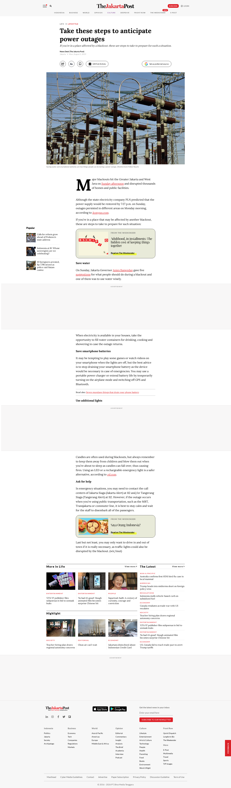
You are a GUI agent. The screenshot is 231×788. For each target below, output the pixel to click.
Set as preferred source (159, 64)
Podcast (119, 757)
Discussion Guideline (159, 777)
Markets (71, 747)
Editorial (119, 733)
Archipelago (49, 743)
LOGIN (186, 6)
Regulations (73, 743)
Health (142, 750)
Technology (144, 743)
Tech (70, 737)
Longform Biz (168, 737)
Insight (118, 740)
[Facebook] (58, 717)
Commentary (121, 737)
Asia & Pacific (97, 733)
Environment (144, 764)
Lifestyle (73, 24)
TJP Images (167, 764)
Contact (90, 777)
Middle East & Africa (100, 743)
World (86, 13)
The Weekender (158, 13)
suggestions (83, 274)
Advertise (102, 777)
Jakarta (47, 737)
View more (130, 566)
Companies (72, 740)
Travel (165, 757)
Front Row (139, 13)
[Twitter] (64, 717)
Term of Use (179, 777)
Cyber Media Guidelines (71, 777)
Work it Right (145, 768)
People (142, 747)
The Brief (119, 747)
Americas (96, 737)
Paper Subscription (120, 777)
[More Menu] (45, 6)
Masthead (51, 777)
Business (73, 13)
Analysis (119, 743)
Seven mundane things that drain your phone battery (112, 392)
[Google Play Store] (118, 709)
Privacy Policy (139, 777)
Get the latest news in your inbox (154, 707)
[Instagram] (52, 717)
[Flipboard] (70, 717)
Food (141, 757)
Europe (95, 740)
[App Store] (100, 708)
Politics (47, 733)
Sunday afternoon (112, 183)
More (165, 745)
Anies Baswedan (123, 270)
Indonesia (59, 13)
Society (47, 740)
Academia (120, 750)
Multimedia (168, 753)
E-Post (173, 13)
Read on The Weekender (123, 253)
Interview (119, 754)
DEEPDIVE (125, 13)
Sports (166, 760)
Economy (72, 733)
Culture (142, 728)
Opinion (119, 728)
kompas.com (100, 213)
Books (142, 761)
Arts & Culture (145, 740)
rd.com (111, 474)
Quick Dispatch (169, 733)
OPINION (98, 13)
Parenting (143, 754)
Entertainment (145, 737)
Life (62, 24)
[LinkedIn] (47, 717)
